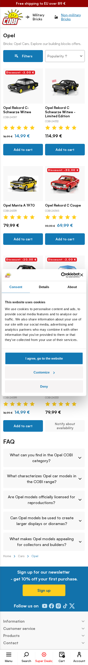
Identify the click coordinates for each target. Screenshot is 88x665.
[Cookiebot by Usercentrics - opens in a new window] (61, 275)
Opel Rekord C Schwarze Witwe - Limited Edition (60, 112)
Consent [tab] (15, 287)
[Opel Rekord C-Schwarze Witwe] (23, 86)
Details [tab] (44, 287)
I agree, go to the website (44, 358)
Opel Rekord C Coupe (63, 205)
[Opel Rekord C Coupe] (65, 183)
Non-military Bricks (71, 17)
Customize (42, 372)
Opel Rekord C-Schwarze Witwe (17, 110)
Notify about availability (65, 426)
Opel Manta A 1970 (19, 205)
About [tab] (72, 287)
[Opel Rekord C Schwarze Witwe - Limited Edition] (65, 86)
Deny (44, 386)
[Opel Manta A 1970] (23, 183)
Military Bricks (38, 17)
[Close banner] (81, 275)
